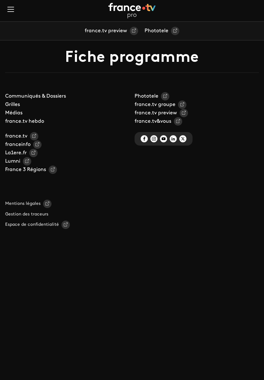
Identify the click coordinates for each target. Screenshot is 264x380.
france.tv (16, 136)
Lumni (12, 161)
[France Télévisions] (132, 10)
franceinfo (18, 144)
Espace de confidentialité (32, 224)
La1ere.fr (16, 153)
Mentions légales (23, 203)
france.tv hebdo (24, 121)
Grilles (12, 104)
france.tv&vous (153, 121)
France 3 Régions (25, 169)
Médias (14, 113)
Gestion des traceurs (26, 214)
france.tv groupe (155, 104)
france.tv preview (106, 30)
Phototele (156, 30)
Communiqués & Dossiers (35, 96)
